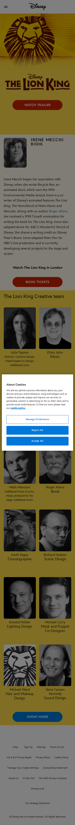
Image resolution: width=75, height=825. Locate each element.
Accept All (37, 441)
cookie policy (17, 408)
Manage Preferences (37, 419)
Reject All (37, 430)
